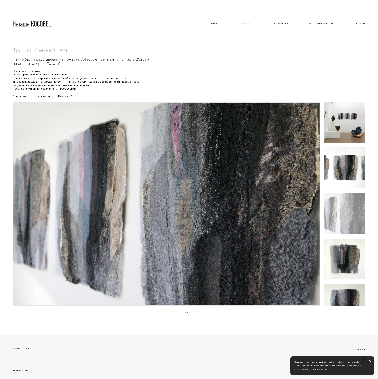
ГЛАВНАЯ (212, 24)
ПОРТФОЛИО (244, 24)
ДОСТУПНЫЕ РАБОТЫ (320, 24)
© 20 (15, 348)
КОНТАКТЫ (359, 24)
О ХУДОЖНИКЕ (279, 24)
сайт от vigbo (21, 370)
